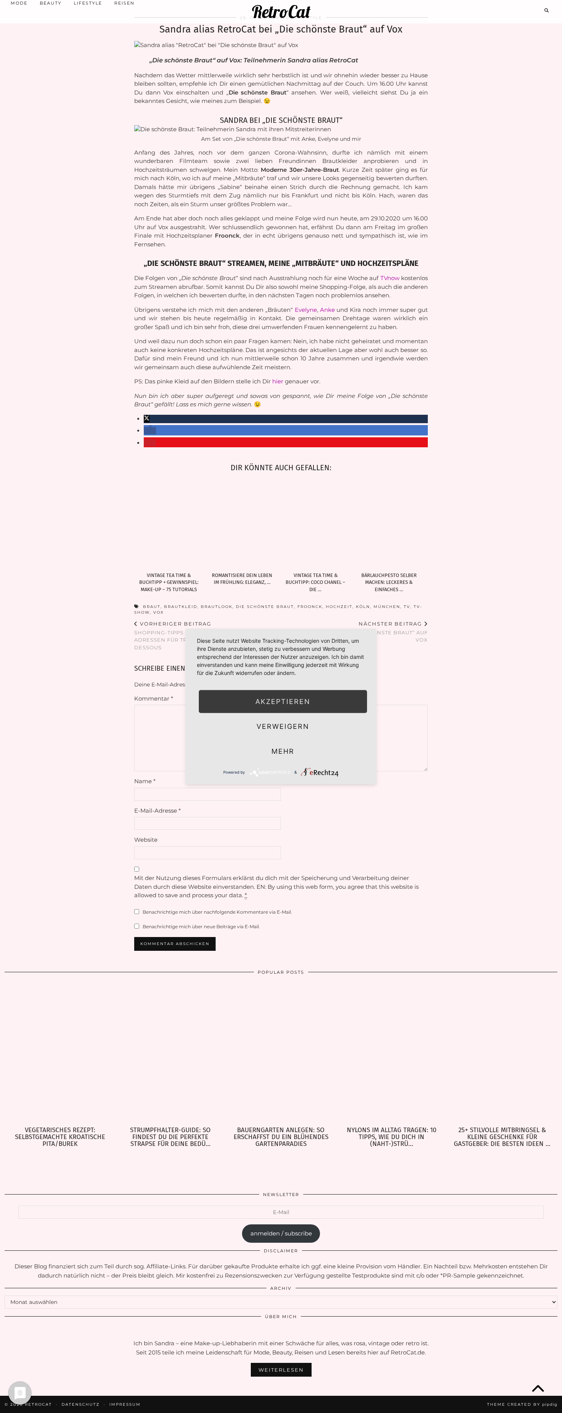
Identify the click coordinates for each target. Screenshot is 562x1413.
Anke (327, 309)
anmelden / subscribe (281, 1233)
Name (145, 781)
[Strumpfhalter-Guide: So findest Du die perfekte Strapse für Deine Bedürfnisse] (170, 1053)
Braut (152, 606)
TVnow (390, 278)
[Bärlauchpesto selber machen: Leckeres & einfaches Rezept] (391, 523)
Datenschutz (81, 1404)
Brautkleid (180, 606)
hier (277, 381)
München (387, 606)
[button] (146, 418)
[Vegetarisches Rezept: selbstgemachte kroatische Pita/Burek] (59, 1053)
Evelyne (306, 309)
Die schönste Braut (265, 606)
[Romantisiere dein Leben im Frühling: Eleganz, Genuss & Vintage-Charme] (244, 523)
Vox (158, 612)
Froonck (309, 606)
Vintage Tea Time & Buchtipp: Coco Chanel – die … (315, 582)
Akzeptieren (282, 701)
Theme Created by (522, 1404)
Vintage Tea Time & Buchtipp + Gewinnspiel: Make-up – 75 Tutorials (168, 582)
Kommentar (153, 698)
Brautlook (216, 606)
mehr (282, 751)
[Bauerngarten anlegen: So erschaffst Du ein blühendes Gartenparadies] (280, 1053)
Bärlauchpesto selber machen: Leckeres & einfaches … (389, 582)
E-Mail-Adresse (157, 810)
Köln (363, 606)
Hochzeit (339, 606)
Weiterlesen (281, 1370)
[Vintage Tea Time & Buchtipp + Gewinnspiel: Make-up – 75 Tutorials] (171, 523)
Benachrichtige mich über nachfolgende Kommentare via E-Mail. (217, 912)
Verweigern (283, 726)
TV (407, 606)
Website (146, 839)
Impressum (125, 1404)
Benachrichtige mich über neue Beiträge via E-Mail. (201, 926)
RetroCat (281, 11)
